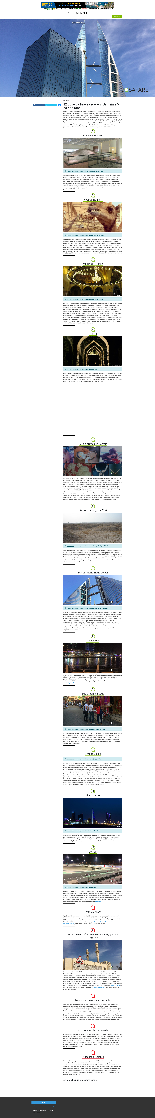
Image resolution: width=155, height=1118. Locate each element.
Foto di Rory (119, 295)
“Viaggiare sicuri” (115, 985)
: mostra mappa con (85, 171)
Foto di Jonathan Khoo (117, 231)
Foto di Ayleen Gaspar (117, 167)
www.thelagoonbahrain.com (71, 683)
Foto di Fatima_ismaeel (117, 365)
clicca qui (98, 901)
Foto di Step (119, 541)
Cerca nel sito (117, 16)
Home (43, 1102)
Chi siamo (36, 1106)
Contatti (44, 1106)
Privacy (52, 1106)
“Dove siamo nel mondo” (98, 987)
